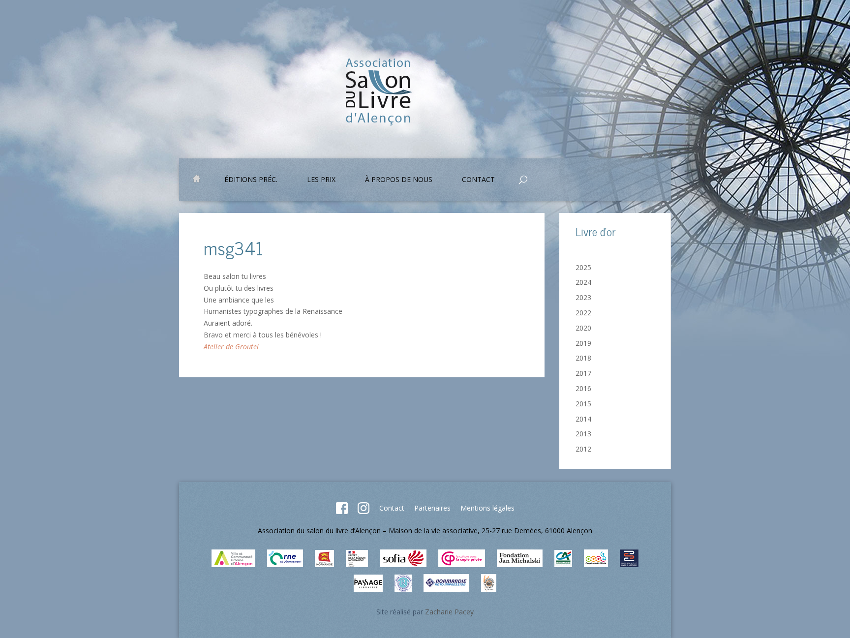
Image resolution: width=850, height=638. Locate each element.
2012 (583, 449)
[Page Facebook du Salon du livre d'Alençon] (342, 511)
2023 (583, 297)
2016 (583, 388)
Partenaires (432, 508)
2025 (583, 267)
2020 (583, 328)
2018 (583, 358)
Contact (391, 508)
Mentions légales (487, 508)
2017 (583, 373)
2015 (583, 403)
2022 (583, 312)
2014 (583, 419)
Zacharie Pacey (449, 611)
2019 (583, 343)
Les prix (321, 180)
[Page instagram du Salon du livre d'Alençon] (363, 511)
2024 (583, 282)
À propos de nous (398, 180)
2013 (583, 433)
